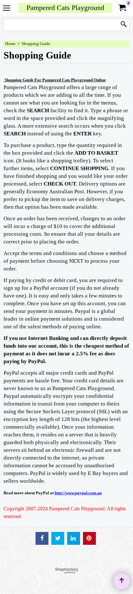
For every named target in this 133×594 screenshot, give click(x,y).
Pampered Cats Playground (65, 8)
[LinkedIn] (73, 538)
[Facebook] (42, 538)
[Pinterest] (89, 538)
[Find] (124, 24)
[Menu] (6, 8)
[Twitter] (57, 538)
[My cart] (122, 8)
